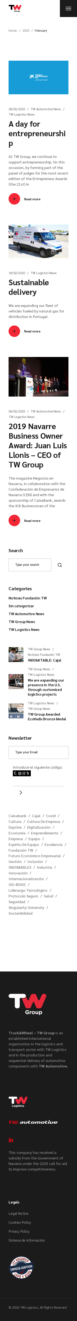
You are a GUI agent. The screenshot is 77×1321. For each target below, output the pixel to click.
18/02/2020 (17, 273)
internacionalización (26, 878)
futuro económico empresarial (35, 855)
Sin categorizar (21, 605)
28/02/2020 (17, 109)
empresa (16, 838)
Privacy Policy (19, 1231)
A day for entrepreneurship (37, 133)
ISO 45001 (17, 884)
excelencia (53, 844)
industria (44, 867)
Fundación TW (21, 850)
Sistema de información (27, 1240)
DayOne (15, 827)
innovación (18, 872)
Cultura (15, 821)
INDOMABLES (20, 867)
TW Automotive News (46, 109)
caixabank (17, 815)
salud (48, 895)
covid (51, 815)
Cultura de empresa (43, 821)
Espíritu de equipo (24, 844)
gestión (15, 861)
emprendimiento (44, 832)
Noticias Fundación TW (28, 598)
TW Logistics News (21, 114)
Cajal (36, 815)
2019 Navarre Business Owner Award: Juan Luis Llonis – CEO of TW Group (38, 445)
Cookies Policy (20, 1222)
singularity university (26, 907)
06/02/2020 (17, 411)
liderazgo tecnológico (28, 890)
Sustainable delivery (29, 287)
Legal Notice (18, 1213)
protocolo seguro (23, 895)
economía (17, 832)
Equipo (34, 838)
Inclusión (35, 861)
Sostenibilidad (21, 913)
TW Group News (22, 621)
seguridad (17, 901)
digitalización (38, 827)
